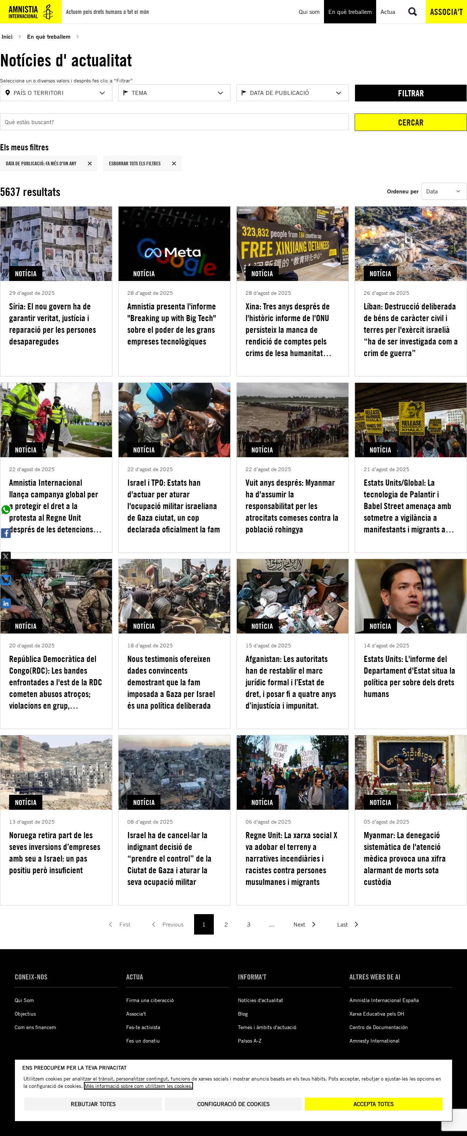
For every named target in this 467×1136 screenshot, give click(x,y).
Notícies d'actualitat (260, 1000)
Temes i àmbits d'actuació (267, 1027)
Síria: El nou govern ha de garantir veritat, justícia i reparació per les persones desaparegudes (52, 324)
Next (299, 924)
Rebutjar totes (93, 1104)
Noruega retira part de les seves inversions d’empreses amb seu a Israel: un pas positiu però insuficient (54, 852)
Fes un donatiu (143, 1040)
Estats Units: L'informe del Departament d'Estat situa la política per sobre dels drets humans (409, 676)
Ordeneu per (402, 191)
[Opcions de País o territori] (102, 93)
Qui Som (24, 1000)
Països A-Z (250, 1040)
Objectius (25, 1013)
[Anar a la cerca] (413, 11)
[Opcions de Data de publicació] (338, 93)
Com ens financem (35, 1027)
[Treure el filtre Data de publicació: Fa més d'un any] (89, 163)
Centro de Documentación (379, 1027)
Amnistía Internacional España (384, 1000)
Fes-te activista (143, 1027)
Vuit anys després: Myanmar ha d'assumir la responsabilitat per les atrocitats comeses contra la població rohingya (292, 506)
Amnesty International (375, 1040)
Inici (6, 36)
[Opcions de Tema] (220, 93)
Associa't (446, 11)
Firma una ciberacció (150, 1000)
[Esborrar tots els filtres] (174, 163)
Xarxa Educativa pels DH (377, 1013)
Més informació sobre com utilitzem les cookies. (138, 1086)
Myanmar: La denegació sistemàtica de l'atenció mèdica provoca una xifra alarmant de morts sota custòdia (405, 858)
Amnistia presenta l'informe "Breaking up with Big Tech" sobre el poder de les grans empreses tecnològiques (171, 324)
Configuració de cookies (233, 1104)
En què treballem (48, 36)
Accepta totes (374, 1104)
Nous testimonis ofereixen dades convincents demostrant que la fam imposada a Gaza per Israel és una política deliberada (171, 682)
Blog (243, 1013)
